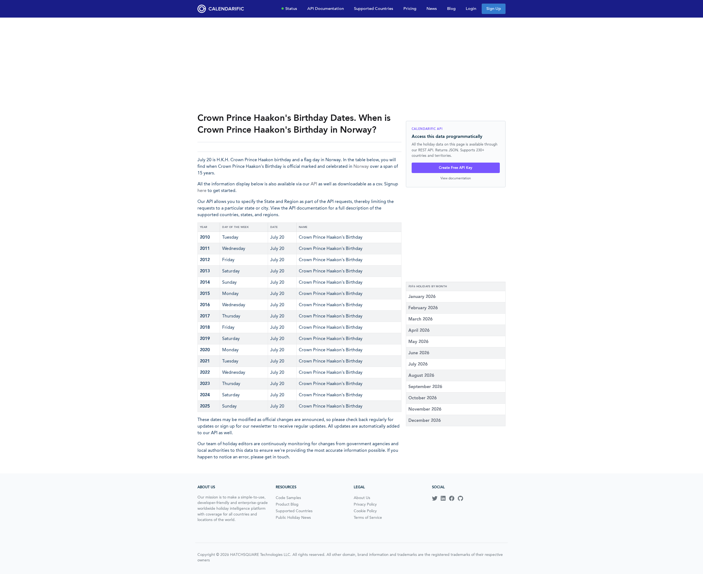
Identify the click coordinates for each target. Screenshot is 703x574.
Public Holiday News (293, 517)
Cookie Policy (365, 511)
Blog (451, 8)
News (431, 8)
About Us (362, 497)
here (202, 190)
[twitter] (434, 498)
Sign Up (493, 8)
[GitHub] (460, 498)
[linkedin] (443, 498)
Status (291, 8)
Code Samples (288, 497)
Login (471, 8)
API (314, 183)
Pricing (409, 8)
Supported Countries (373, 8)
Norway (361, 166)
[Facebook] (451, 498)
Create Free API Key (455, 168)
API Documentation (325, 8)
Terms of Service (368, 517)
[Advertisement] (351, 64)
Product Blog (287, 504)
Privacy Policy (365, 504)
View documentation (455, 178)
